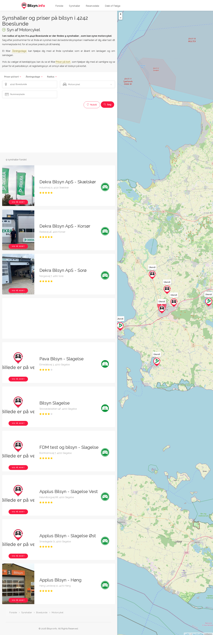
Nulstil (93, 104)
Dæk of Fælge (112, 5)
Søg (108, 104)
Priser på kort (11, 76)
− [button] (120, 17)
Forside (59, 5)
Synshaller (74, 5)
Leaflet (187, 634)
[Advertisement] (58, 130)
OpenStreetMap (197, 634)
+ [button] (120, 14)
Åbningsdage (33, 76)
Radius (50, 76)
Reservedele (92, 5)
